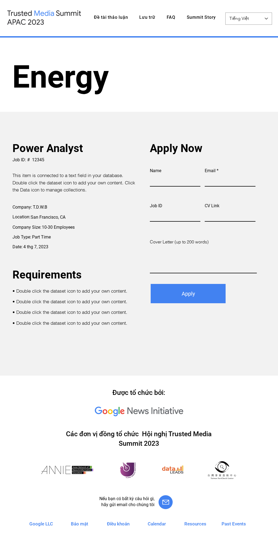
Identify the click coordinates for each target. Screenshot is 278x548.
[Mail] (166, 502)
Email (210, 171)
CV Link (212, 206)
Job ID (156, 206)
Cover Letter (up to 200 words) (179, 242)
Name (155, 171)
